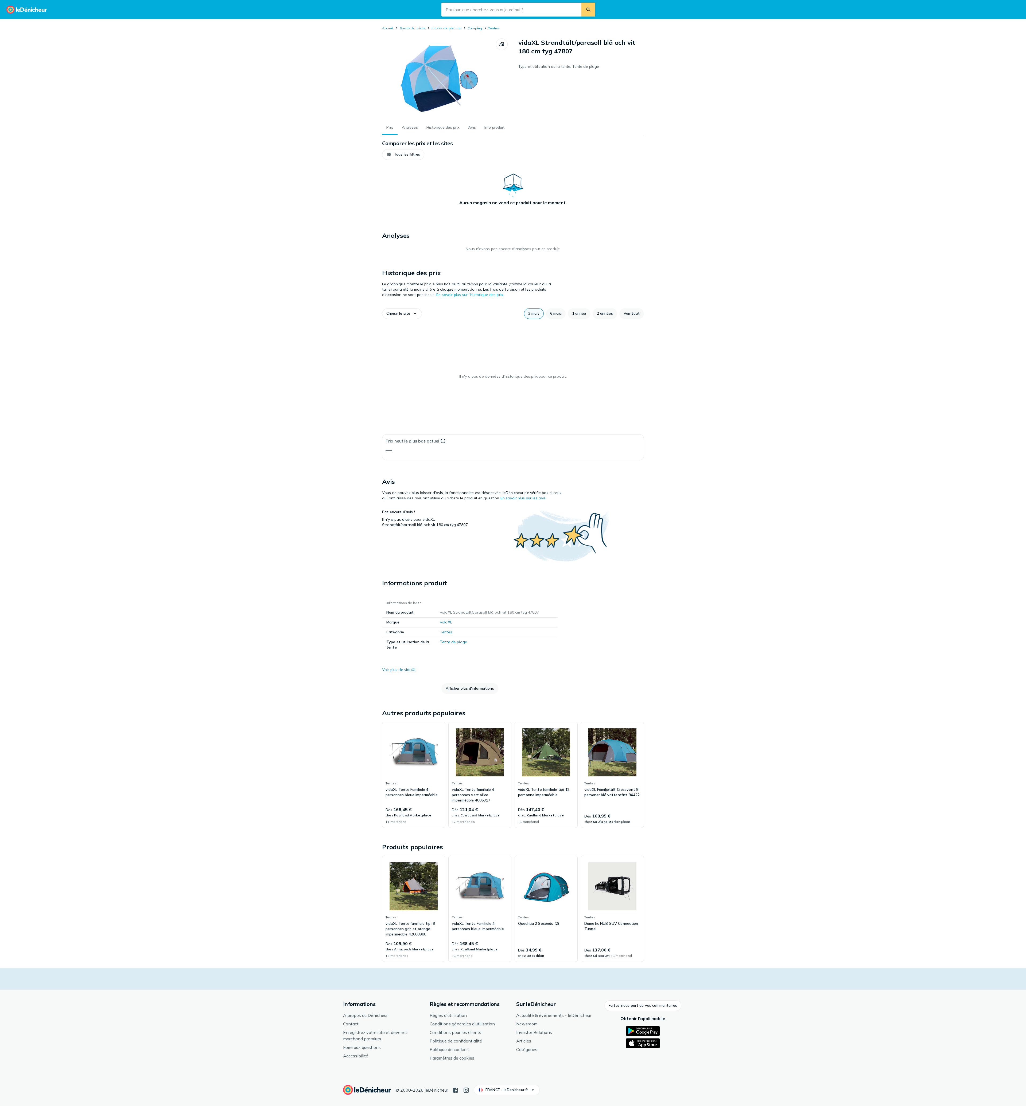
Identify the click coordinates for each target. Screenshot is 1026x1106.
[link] (413, 775)
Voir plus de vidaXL (399, 669)
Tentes (493, 28)
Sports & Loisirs (413, 28)
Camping (475, 28)
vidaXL (446, 622)
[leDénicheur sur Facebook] (455, 1089)
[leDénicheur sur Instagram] (466, 1089)
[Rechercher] (588, 10)
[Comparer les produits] (502, 44)
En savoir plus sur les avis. (523, 498)
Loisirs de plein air (447, 28)
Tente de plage (453, 641)
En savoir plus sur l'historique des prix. (470, 294)
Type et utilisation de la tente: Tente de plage (558, 66)
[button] (403, 154)
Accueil (388, 28)
